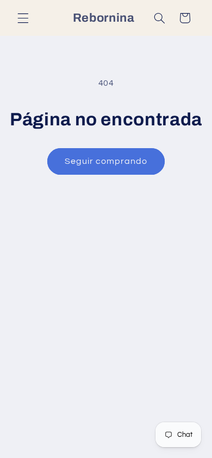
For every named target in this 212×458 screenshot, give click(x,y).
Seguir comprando (106, 161)
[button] (22, 17)
